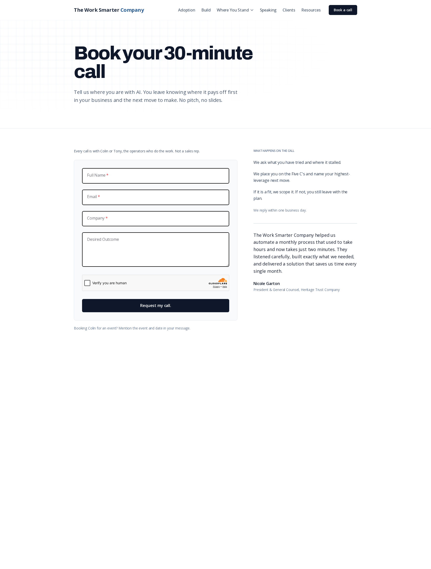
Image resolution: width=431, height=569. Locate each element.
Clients (289, 10)
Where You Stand (233, 10)
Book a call (343, 9)
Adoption (186, 10)
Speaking (268, 10)
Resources (311, 10)
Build (206, 10)
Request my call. (155, 305)
